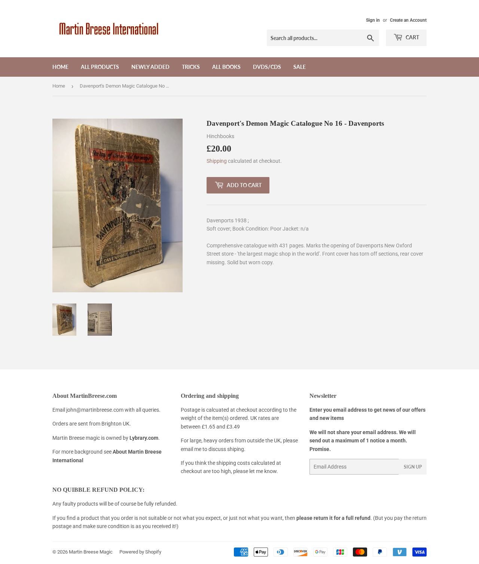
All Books (226, 67)
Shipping (217, 161)
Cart (412, 37)
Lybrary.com (143, 438)
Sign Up (413, 467)
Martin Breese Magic (91, 552)
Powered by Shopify (140, 552)
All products (100, 67)
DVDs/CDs (267, 67)
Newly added (150, 67)
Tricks (191, 67)
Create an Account (408, 20)
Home (60, 67)
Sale (299, 67)
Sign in (373, 20)
